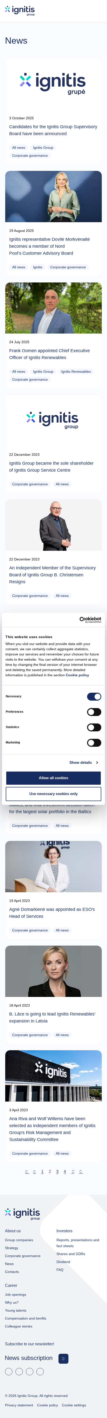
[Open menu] (97, 11)
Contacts (12, 1272)
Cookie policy (77, 675)
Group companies (19, 1240)
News (9, 1264)
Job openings (15, 1294)
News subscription (29, 1358)
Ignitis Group (43, 148)
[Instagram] (40, 1371)
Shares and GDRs (70, 1254)
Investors (64, 1231)
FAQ (59, 1270)
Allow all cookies (53, 778)
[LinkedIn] (19, 1371)
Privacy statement (19, 1405)
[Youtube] (29, 1371)
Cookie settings (74, 1405)
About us (13, 1231)
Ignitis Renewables (76, 371)
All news (18, 148)
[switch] (94, 712)
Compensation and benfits (25, 1318)
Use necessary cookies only (53, 794)
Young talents (15, 1310)
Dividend (63, 1262)
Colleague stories (18, 1326)
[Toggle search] (83, 11)
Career (11, 1285)
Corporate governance (30, 155)
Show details (80, 762)
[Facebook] (8, 1371)
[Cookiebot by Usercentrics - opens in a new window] (79, 620)
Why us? (12, 1302)
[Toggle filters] (100, 50)
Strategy (11, 1248)
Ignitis (37, 267)
